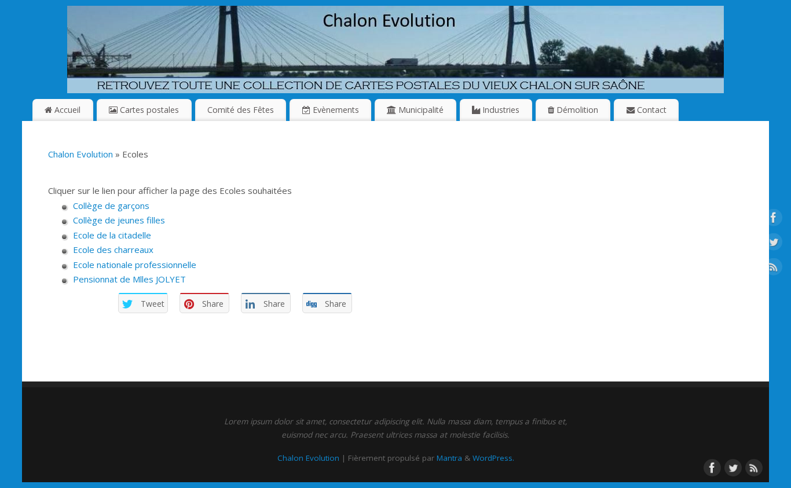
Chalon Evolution (80, 154)
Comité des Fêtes (240, 109)
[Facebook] (773, 219)
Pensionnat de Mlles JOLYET (129, 279)
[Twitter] (773, 244)
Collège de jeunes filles (119, 220)
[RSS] (773, 269)
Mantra (449, 458)
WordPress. (493, 458)
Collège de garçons (111, 205)
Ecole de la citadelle (112, 235)
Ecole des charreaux (113, 249)
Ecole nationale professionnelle (134, 264)
